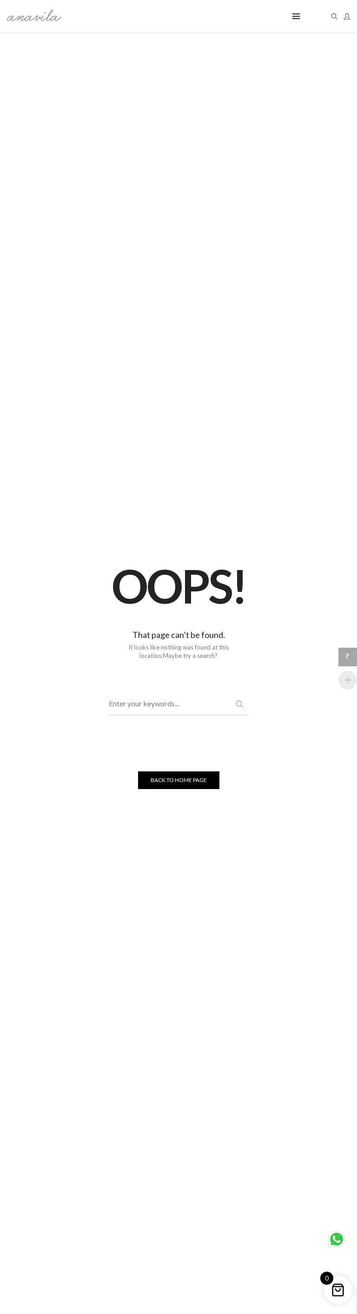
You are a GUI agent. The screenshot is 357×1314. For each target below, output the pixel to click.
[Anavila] (34, 17)
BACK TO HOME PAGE (179, 779)
